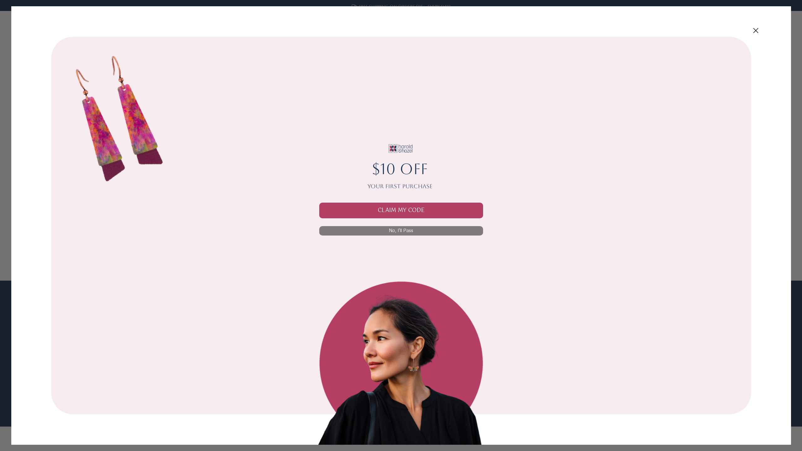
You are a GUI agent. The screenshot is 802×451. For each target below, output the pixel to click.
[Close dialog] (755, 30)
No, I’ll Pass (401, 231)
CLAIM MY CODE (401, 210)
